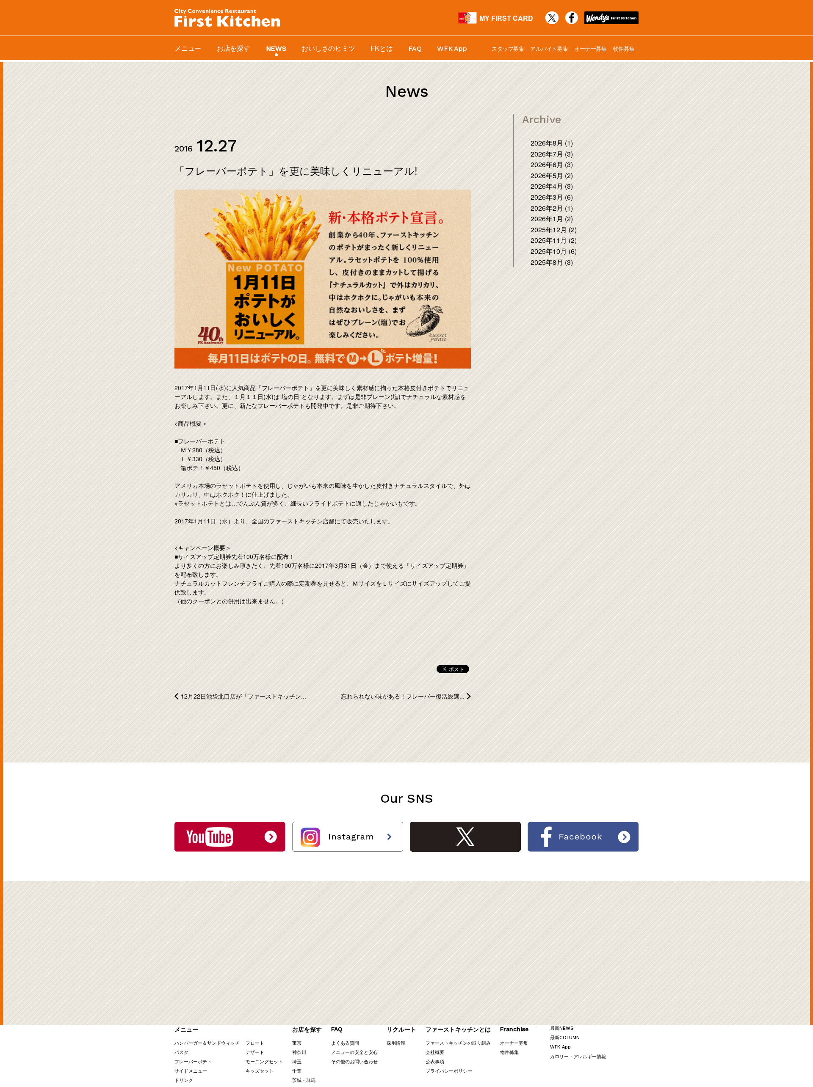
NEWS (276, 48)
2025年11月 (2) (554, 240)
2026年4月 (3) (552, 186)
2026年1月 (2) (552, 218)
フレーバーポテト (193, 1061)
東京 (296, 1042)
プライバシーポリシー (449, 1070)
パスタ (181, 1051)
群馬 (310, 1079)
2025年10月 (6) (554, 251)
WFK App (452, 48)
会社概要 (435, 1051)
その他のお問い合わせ (354, 1061)
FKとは (382, 48)
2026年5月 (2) (552, 175)
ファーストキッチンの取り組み (458, 1042)
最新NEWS (562, 1028)
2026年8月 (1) (552, 143)
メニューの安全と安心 (354, 1051)
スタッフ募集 (508, 48)
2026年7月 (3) (552, 154)
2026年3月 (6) (552, 197)
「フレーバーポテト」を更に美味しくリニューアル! (296, 170)
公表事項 (435, 1061)
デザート (255, 1051)
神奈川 (299, 1051)
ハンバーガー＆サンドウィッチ (207, 1042)
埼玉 (296, 1061)
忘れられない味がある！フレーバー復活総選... (403, 696)
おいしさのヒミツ (328, 48)
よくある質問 (345, 1042)
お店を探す (233, 48)
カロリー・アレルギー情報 (578, 1056)
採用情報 (396, 1042)
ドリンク (183, 1079)
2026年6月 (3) (552, 164)
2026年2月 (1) (552, 208)
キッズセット (260, 1070)
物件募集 (624, 48)
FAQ (414, 48)
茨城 (296, 1079)
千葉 (296, 1070)
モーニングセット (264, 1061)
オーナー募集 (590, 48)
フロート (255, 1042)
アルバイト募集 (549, 48)
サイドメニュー (190, 1070)
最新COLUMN (565, 1037)
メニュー (187, 48)
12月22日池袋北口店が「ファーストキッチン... (243, 696)
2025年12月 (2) (554, 229)
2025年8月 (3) (552, 262)
